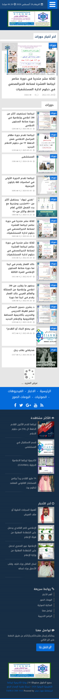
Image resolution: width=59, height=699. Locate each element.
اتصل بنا (43, 647)
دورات (49, 105)
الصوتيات (41, 397)
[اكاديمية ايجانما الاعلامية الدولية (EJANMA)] (46, 473)
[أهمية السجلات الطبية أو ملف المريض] (46, 522)
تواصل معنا (47, 611)
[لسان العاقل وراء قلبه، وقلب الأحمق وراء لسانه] (46, 576)
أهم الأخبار (47, 594)
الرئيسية (45, 391)
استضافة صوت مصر (43, 691)
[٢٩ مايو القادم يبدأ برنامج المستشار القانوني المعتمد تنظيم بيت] (46, 491)
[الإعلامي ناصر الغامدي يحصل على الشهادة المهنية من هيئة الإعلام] (46, 540)
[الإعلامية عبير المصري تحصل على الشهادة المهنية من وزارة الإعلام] (46, 558)
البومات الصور (21, 397)
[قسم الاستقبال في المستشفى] (46, 455)
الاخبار (32, 391)
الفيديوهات (15, 391)
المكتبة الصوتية (45, 605)
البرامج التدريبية (45, 616)
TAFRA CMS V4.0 (15, 691)
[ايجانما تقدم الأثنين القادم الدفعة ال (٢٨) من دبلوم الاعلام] (46, 437)
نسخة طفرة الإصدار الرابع (18, 687)
